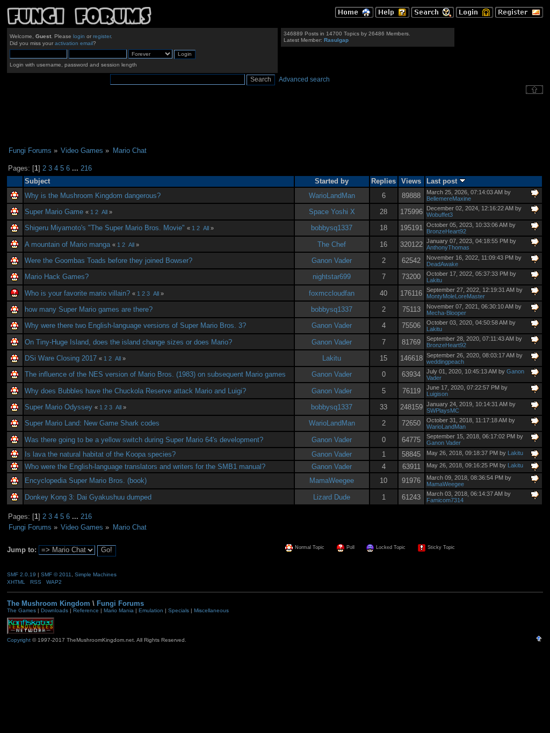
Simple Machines (96, 574)
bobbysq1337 (331, 228)
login (79, 36)
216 (86, 168)
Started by (332, 181)
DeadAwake (442, 264)
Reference (86, 610)
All (104, 212)
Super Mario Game (54, 212)
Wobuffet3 (439, 214)
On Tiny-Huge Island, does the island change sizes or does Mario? (128, 342)
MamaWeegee (331, 481)
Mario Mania (119, 610)
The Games (21, 610)
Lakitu (434, 280)
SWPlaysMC (442, 410)
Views (411, 181)
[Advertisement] (275, 120)
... (76, 168)
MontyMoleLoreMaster (455, 296)
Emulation (151, 610)
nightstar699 (332, 277)
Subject (37, 181)
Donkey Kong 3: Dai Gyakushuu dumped (88, 497)
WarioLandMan (332, 196)
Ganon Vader (332, 260)
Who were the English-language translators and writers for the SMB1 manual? (145, 467)
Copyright (19, 640)
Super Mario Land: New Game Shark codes (92, 423)
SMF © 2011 (56, 574)
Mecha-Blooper (446, 313)
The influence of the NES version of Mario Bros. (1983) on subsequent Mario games (155, 374)
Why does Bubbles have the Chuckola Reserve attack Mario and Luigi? (135, 391)
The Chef (331, 244)
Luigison (437, 394)
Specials (178, 610)
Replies (383, 181)
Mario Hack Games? (57, 277)
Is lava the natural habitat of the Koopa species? (100, 454)
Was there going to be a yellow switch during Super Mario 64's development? (144, 440)
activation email (74, 43)
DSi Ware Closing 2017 (61, 358)
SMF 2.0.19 (21, 574)
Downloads (54, 610)
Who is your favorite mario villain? (77, 293)
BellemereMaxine (448, 198)
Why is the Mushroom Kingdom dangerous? (93, 196)
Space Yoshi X (332, 212)
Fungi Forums (120, 603)
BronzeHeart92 (446, 231)
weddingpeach (445, 361)
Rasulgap (336, 40)
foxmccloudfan (331, 293)
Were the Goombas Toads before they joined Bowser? (108, 260)
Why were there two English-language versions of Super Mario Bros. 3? (135, 325)
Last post (442, 181)
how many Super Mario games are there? (89, 309)
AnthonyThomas (447, 247)
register (102, 36)
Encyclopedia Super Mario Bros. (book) (86, 481)
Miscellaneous (211, 610)
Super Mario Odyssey (60, 407)
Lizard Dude (331, 497)
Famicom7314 (445, 500)
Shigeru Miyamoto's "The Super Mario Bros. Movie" (105, 228)
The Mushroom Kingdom (48, 603)
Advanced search (304, 79)
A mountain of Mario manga (67, 244)
